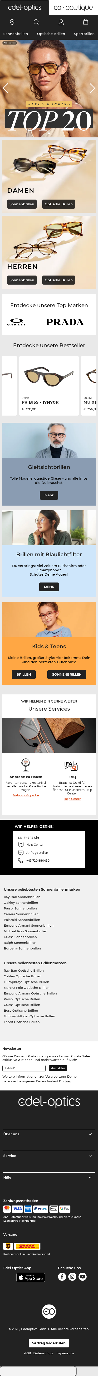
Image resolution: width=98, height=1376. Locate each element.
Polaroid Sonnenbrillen (22, 920)
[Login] (61, 22)
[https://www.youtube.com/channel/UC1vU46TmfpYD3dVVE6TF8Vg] (82, 1277)
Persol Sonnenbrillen (20, 908)
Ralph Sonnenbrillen (20, 942)
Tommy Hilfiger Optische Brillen (29, 1016)
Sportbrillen (84, 34)
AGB (27, 1353)
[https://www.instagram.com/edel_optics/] (72, 1277)
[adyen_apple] (53, 1209)
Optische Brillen (51, 34)
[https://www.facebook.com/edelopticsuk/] (62, 1277)
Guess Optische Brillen (22, 1005)
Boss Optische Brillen (21, 1010)
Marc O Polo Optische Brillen (26, 987)
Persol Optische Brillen (22, 999)
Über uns (11, 1134)
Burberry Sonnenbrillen (22, 948)
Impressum (65, 1353)
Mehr (49, 495)
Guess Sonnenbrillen (20, 937)
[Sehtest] (12, 22)
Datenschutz (43, 1353)
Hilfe (7, 1177)
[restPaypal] (40, 1209)
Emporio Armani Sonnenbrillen (29, 925)
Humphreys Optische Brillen (26, 982)
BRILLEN (23, 674)
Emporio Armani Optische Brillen (30, 993)
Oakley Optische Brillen (22, 976)
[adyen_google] (64, 1209)
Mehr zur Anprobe (26, 795)
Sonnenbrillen (15, 34)
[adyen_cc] (6, 1209)
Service (9, 1156)
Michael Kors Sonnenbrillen (25, 931)
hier (68, 1081)
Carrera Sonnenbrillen (21, 914)
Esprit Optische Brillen (22, 1022)
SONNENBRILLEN (67, 674)
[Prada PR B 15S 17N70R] (49, 376)
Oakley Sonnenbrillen (21, 902)
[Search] (37, 22)
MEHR (49, 587)
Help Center (72, 799)
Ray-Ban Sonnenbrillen (22, 897)
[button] (24, 7)
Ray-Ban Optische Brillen (24, 970)
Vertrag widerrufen (49, 1343)
